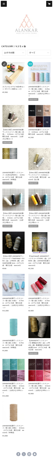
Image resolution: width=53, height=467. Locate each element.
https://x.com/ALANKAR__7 (24, 454)
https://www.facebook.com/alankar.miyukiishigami (18, 454)
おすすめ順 (9, 52)
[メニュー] (4, 4)
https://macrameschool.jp (35, 454)
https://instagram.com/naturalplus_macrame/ (29, 454)
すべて (32, 52)
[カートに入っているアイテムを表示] (49, 4)
